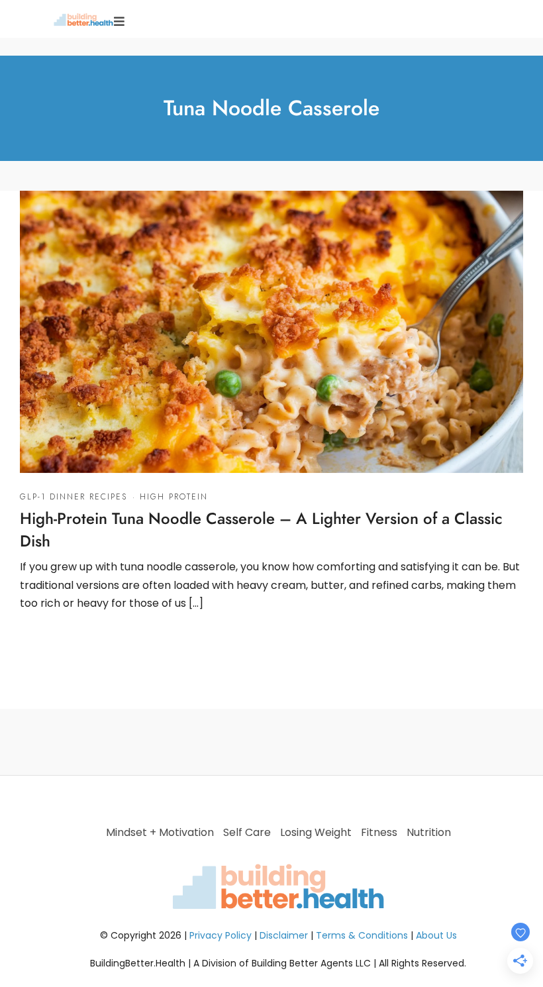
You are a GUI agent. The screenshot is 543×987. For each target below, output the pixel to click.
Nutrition (429, 832)
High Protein (174, 497)
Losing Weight (316, 832)
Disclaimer (284, 935)
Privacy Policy (220, 935)
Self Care (247, 832)
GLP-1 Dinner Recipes (73, 497)
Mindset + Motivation (160, 832)
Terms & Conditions (362, 935)
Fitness (379, 832)
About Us (436, 935)
